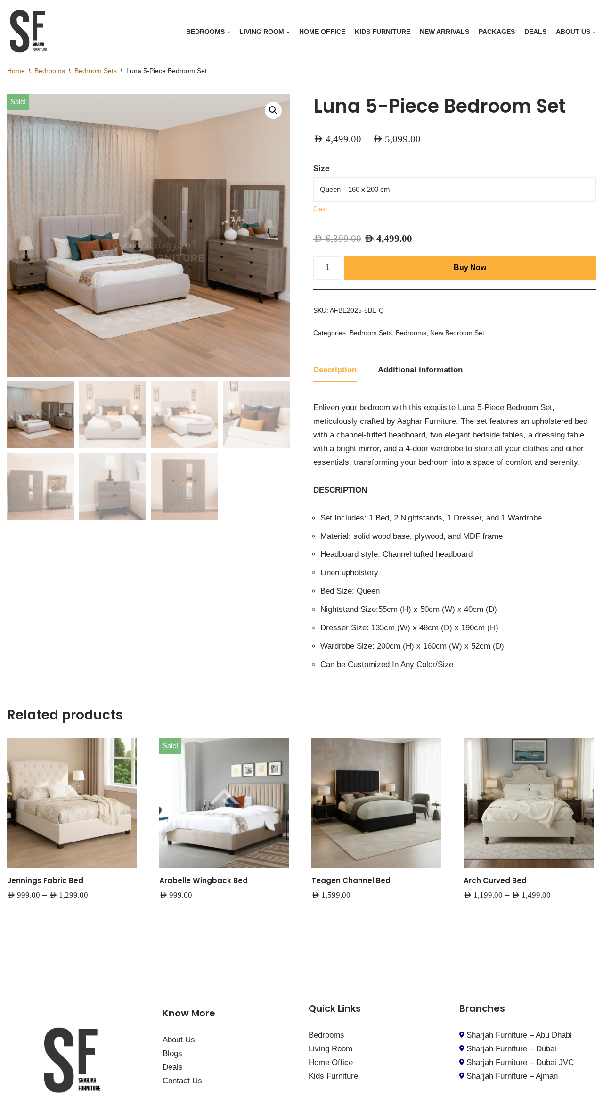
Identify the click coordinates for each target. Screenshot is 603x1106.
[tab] (335, 370)
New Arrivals (444, 31)
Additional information (420, 369)
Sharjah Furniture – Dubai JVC (520, 1062)
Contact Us (182, 1080)
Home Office (322, 31)
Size (321, 168)
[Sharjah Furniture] (30, 32)
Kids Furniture (382, 31)
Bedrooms (49, 70)
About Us (179, 1039)
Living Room (330, 1048)
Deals (535, 31)
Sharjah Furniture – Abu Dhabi (519, 1035)
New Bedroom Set (457, 333)
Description (335, 369)
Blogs (172, 1053)
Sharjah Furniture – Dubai (511, 1048)
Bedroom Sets (95, 70)
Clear (320, 209)
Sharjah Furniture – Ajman (512, 1076)
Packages (497, 31)
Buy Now (470, 268)
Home (16, 70)
